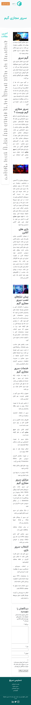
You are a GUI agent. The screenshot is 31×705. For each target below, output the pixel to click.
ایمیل (26, 653)
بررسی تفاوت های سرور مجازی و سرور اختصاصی (4, 89)
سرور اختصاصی (15, 688)
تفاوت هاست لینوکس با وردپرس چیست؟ (5, 144)
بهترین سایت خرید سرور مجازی (5, 157)
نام (27, 647)
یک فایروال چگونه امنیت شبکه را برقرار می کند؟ (5, 171)
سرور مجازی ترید (5, 66)
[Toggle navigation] (27, 3)
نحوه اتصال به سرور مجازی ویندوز (5, 75)
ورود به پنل (5, 4)
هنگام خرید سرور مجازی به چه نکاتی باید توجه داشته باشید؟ (5, 51)
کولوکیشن (15, 690)
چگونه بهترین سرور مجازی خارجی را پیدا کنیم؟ (5, 119)
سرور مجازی (15, 686)
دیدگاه (26, 624)
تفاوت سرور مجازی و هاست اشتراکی (5, 104)
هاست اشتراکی (15, 684)
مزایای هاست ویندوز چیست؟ (5, 132)
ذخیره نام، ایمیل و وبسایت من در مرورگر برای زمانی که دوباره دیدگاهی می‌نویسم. (21, 664)
